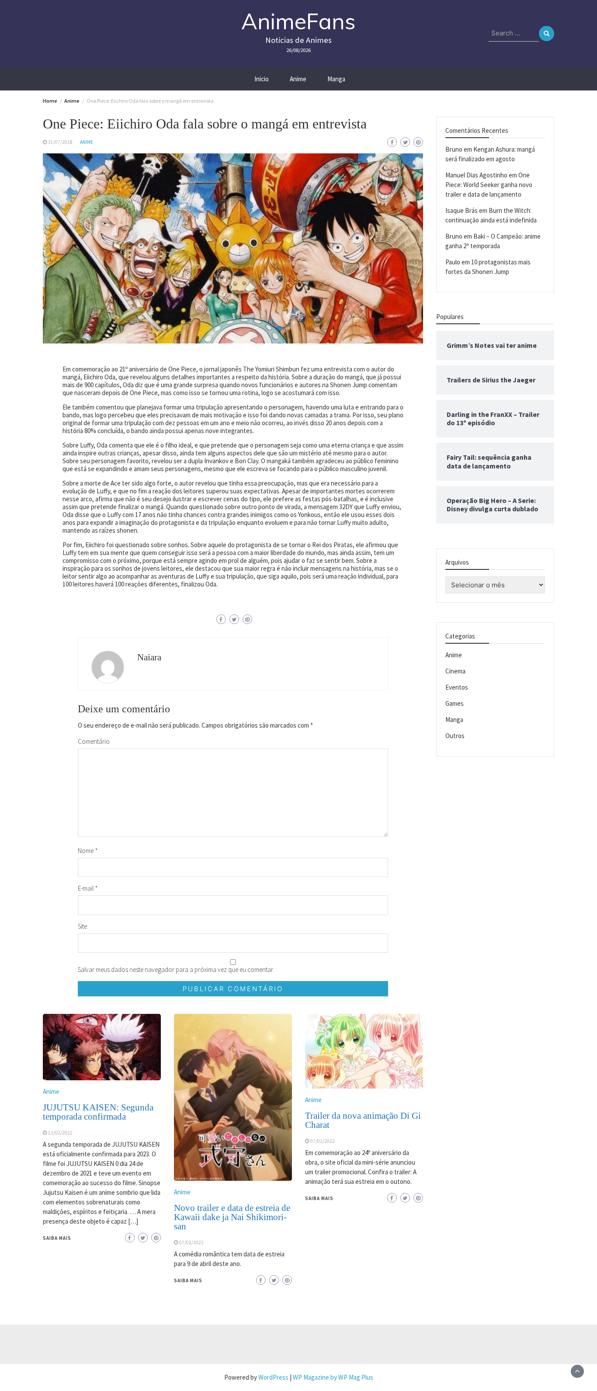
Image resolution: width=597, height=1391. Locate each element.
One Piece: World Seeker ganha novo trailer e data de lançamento (488, 184)
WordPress (273, 1377)
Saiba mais (57, 1238)
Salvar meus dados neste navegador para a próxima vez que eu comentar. (176, 969)
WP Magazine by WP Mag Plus (333, 1377)
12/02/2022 (60, 1133)
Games (454, 703)
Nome (88, 850)
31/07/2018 (60, 142)
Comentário (94, 741)
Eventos (456, 687)
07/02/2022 (191, 1242)
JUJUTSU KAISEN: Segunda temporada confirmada (98, 1112)
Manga (336, 79)
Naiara (149, 657)
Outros (455, 736)
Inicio (261, 79)
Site (82, 926)
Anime (298, 79)
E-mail (88, 888)
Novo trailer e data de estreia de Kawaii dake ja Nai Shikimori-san (232, 1217)
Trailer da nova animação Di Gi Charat (363, 1120)
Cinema (455, 671)
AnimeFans (298, 21)
